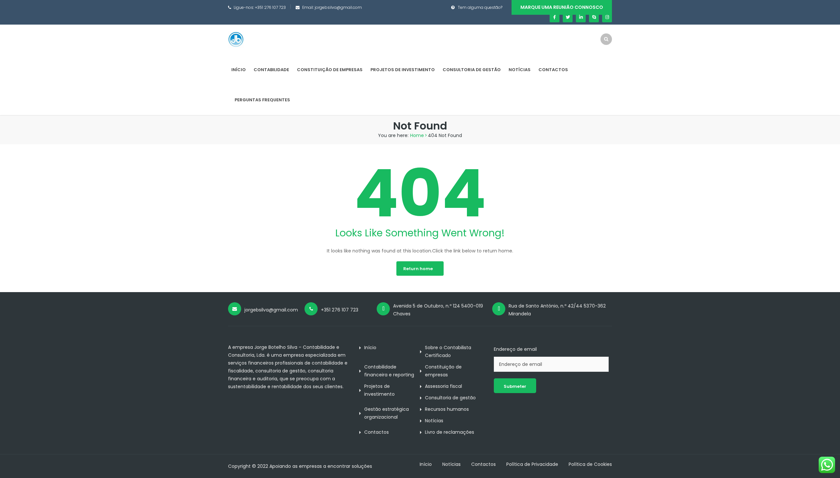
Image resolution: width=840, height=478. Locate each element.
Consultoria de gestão (472, 70)
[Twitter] (568, 17)
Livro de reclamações (449, 432)
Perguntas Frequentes (262, 100)
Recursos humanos (447, 409)
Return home (418, 269)
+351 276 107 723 (270, 7)
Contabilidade (271, 70)
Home (417, 135)
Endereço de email (515, 349)
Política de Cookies (590, 464)
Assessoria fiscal (443, 386)
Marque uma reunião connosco (561, 7)
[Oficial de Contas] (236, 39)
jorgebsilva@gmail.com (338, 7)
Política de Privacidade (532, 464)
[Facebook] (554, 17)
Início (238, 70)
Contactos (553, 70)
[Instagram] (607, 17)
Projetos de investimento (402, 70)
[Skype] (594, 17)
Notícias (520, 70)
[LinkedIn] (581, 17)
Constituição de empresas (330, 70)
